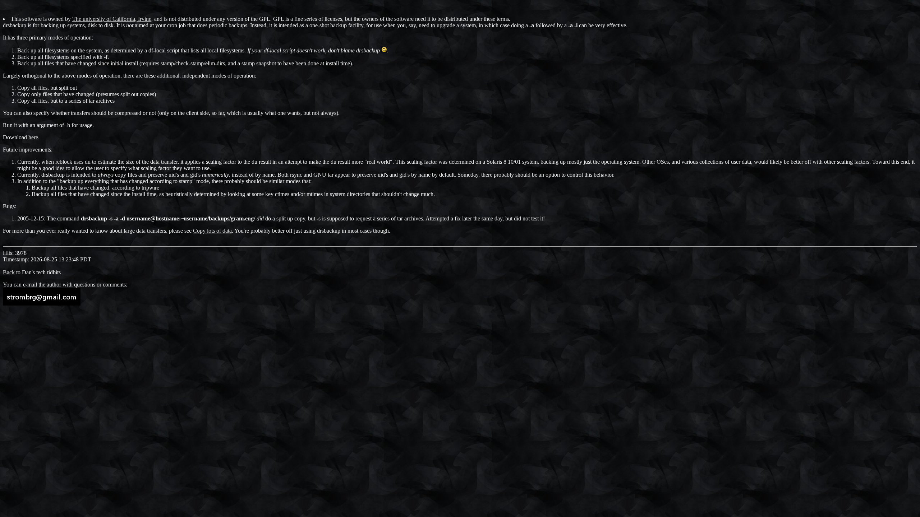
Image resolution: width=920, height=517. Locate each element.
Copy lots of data (212, 231)
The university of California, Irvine (111, 19)
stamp (167, 63)
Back (9, 272)
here (33, 137)
